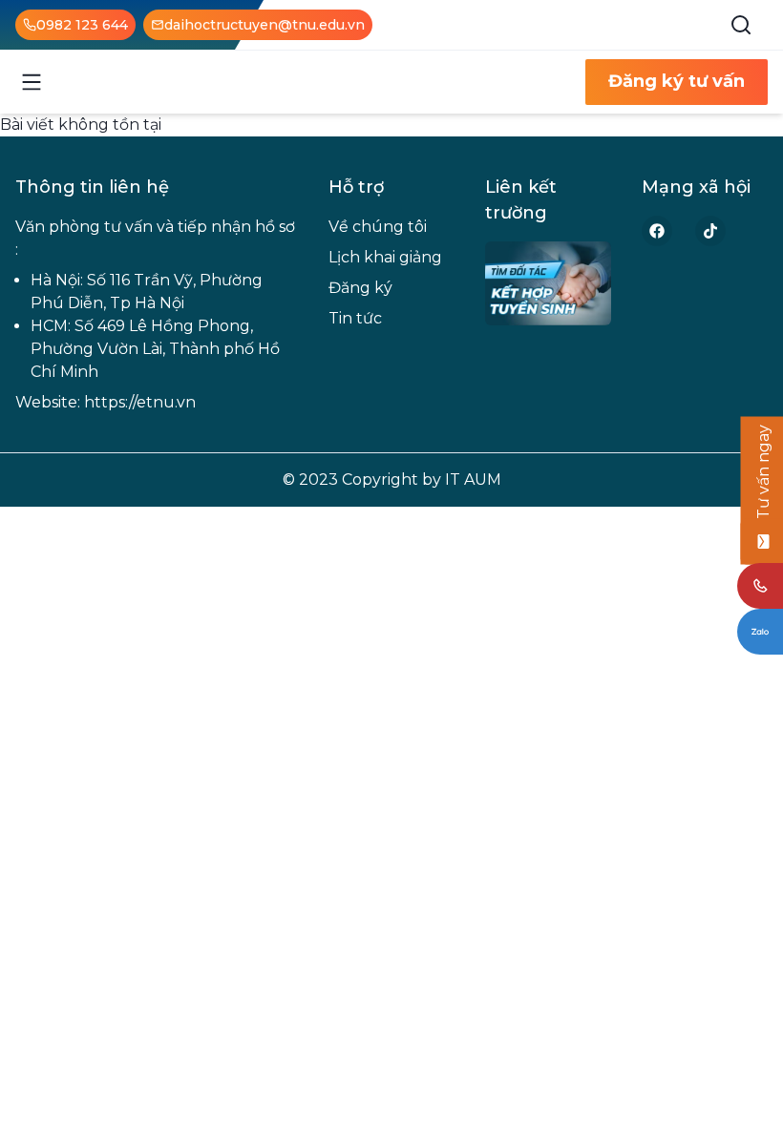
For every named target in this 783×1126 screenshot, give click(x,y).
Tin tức (355, 318)
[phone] (760, 586)
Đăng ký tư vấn (676, 81)
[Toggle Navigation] (31, 82)
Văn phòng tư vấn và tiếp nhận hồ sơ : (155, 238)
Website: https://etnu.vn (105, 402)
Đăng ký (360, 288)
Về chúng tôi (377, 227)
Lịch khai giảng (385, 257)
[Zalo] (760, 632)
